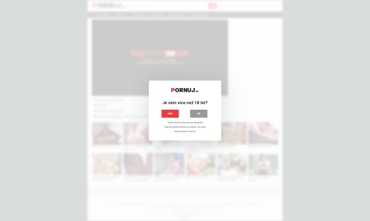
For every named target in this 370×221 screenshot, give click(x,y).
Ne (198, 113)
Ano (170, 113)
